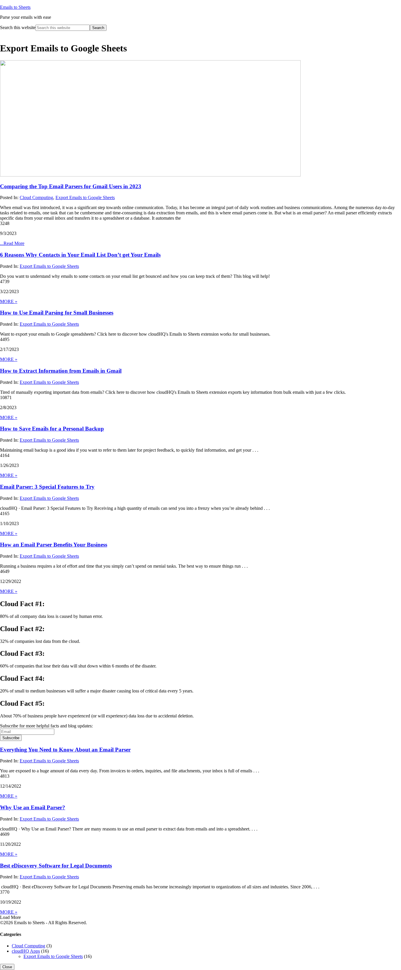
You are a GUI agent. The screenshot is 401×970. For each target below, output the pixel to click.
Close (7, 967)
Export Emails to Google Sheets (85, 197)
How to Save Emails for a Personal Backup (52, 429)
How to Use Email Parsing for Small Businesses (56, 313)
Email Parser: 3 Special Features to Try (47, 487)
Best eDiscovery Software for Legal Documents (56, 866)
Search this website (18, 27)
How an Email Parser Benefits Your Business (53, 545)
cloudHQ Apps (26, 951)
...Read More (12, 243)
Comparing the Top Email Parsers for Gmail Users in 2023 (70, 186)
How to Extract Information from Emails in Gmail (61, 371)
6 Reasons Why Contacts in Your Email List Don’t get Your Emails (80, 255)
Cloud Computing (36, 197)
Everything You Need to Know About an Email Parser (65, 750)
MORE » (8, 301)
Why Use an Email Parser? (32, 807)
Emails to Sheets (15, 7)
